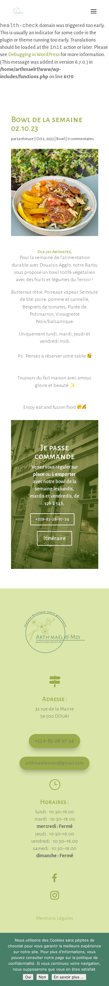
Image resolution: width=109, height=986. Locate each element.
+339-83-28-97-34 (52, 519)
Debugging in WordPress (34, 54)
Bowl (60, 139)
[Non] (102, 959)
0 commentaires (80, 139)
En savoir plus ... (69, 977)
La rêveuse (25, 139)
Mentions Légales (54, 918)
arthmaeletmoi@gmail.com (54, 763)
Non (42, 977)
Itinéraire (54, 538)
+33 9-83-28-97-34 (54, 741)
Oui (28, 977)
